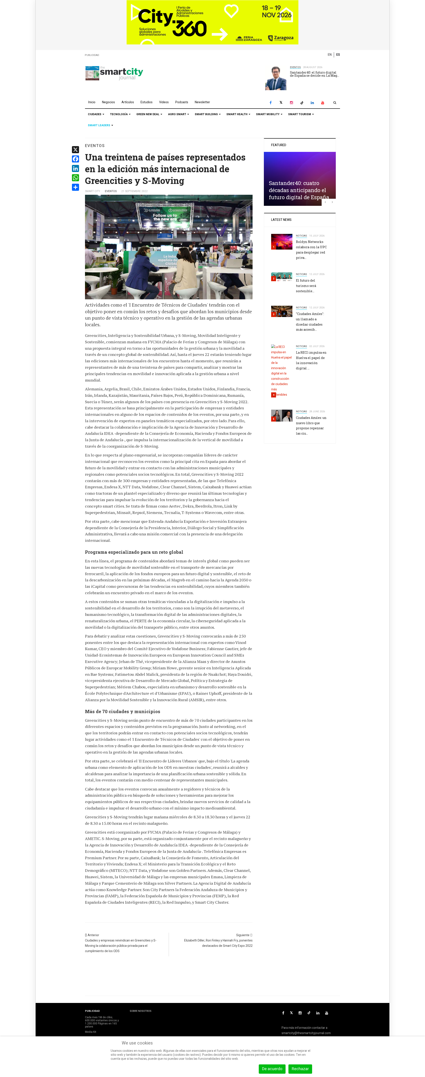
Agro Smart (177, 114)
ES (338, 54)
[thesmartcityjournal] (114, 73)
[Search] (335, 102)
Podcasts (181, 102)
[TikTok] (302, 102)
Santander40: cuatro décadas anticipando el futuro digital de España (299, 190)
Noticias (301, 236)
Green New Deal (148, 114)
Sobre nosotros (140, 1011)
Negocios (108, 102)
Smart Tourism (300, 114)
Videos (164, 102)
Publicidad (92, 55)
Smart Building (206, 114)
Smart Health (237, 114)
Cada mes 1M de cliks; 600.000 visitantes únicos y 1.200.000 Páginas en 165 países (102, 1022)
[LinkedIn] (312, 102)
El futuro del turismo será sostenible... (306, 285)
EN (330, 54)
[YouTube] (322, 102)
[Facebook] (270, 102)
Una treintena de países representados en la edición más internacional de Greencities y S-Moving (165, 169)
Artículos (128, 102)
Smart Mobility (268, 114)
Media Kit (90, 1032)
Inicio (91, 102)
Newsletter (202, 102)
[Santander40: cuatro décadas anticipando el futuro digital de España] (300, 179)
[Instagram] (291, 102)
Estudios (147, 102)
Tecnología (119, 114)
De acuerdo (272, 1069)
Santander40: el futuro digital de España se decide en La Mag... (314, 74)
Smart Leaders (99, 125)
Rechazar (300, 1069)
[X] (281, 102)
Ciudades (95, 114)
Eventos (295, 67)
